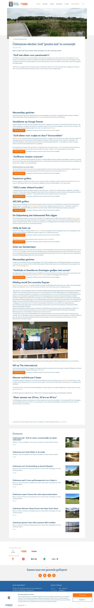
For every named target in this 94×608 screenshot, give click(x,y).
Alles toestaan (82, 595)
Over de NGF (74, 4)
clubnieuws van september (22, 285)
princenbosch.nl (18, 389)
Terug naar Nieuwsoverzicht (20, 39)
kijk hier (64, 171)
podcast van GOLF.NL (48, 239)
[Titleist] (55, 559)
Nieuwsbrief (59, 4)
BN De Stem (65, 380)
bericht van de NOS (35, 206)
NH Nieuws (40, 117)
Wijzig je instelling (19, 130)
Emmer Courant (76, 218)
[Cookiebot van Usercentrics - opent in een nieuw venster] (9, 605)
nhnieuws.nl (41, 370)
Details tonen (21, 605)
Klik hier (41, 274)
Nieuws (38, 4)
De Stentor (52, 128)
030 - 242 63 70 (63, 588)
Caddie (52, 4)
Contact (67, 4)
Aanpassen (81, 599)
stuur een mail (62, 421)
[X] (49, 575)
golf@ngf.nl (62, 590)
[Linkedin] (45, 575)
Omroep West (18, 138)
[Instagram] (54, 575)
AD (74, 58)
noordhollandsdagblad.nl (22, 265)
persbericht (27, 287)
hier (54, 149)
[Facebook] (40, 575)
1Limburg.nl (18, 159)
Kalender (45, 4)
